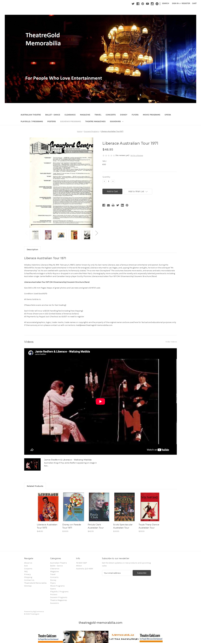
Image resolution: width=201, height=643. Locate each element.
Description (32, 249)
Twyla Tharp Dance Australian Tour (149, 526)
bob (26, 566)
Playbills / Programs (32, 121)
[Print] (113, 205)
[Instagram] (152, 3)
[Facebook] (137, 3)
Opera (168, 114)
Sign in (175, 3)
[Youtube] (147, 3)
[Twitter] (133, 3)
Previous (26, 233)
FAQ (26, 571)
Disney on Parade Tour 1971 (71, 526)
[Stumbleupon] (157, 3)
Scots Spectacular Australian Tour (122, 526)
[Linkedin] (122, 205)
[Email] (108, 205)
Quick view (48, 504)
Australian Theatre (31, 114)
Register (186, 3)
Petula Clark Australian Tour (96, 526)
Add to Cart (48, 509)
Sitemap (28, 586)
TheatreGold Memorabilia (35, 583)
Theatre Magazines (95, 121)
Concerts (111, 114)
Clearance (70, 114)
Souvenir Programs (70, 121)
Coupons (28, 568)
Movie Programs (151, 114)
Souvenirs (115, 121)
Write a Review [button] (136, 155)
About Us (28, 563)
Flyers (135, 114)
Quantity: (106, 177)
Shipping (28, 577)
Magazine (85, 114)
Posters (51, 121)
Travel (98, 114)
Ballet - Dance (52, 114)
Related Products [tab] (35, 486)
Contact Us (29, 580)
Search (165, 3)
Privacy (27, 574)
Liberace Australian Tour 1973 (47, 526)
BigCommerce (38, 611)
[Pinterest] (142, 3)
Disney (123, 114)
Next (96, 233)
